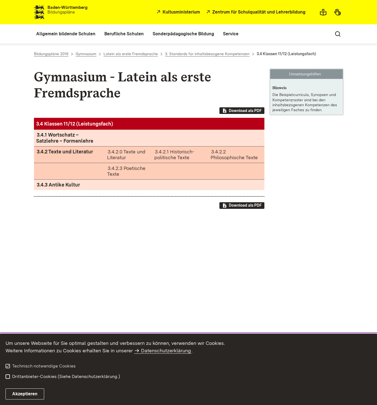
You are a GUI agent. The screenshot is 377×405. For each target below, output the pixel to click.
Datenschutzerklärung (166, 350)
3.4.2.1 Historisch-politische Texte (174, 155)
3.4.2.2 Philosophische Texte (234, 155)
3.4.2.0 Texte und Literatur (126, 155)
